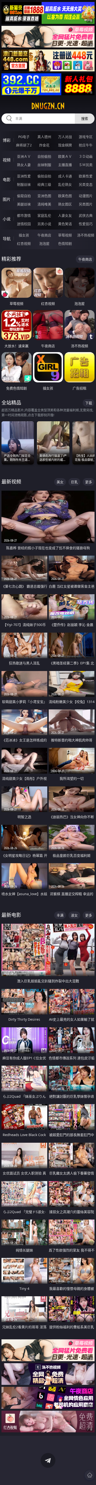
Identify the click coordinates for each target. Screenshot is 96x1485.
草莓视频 (65, 235)
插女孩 (24, 235)
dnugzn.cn (48, 106)
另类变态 (86, 184)
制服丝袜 (24, 184)
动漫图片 (86, 195)
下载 (88, 403)
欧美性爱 (86, 176)
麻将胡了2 (24, 145)
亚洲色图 (44, 195)
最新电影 (11, 915)
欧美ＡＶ (65, 156)
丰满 (60, 915)
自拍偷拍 (44, 156)
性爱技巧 (86, 223)
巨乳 (74, 482)
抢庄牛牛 (86, 145)
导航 (7, 238)
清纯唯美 (44, 204)
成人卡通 (65, 176)
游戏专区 (86, 136)
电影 (7, 179)
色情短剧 (65, 243)
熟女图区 (65, 204)
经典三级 (44, 184)
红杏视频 (24, 243)
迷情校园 (24, 223)
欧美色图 (65, 195)
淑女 (74, 915)
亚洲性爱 (24, 176)
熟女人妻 (24, 164)
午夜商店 (44, 235)
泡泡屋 (44, 243)
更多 (88, 482)
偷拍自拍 (44, 176)
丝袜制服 (44, 164)
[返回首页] (90, 1475)
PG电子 (24, 136)
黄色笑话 (65, 223)
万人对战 (65, 136)
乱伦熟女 (65, 184)
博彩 (7, 140)
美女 (60, 482)
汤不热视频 (85, 235)
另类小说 (44, 223)
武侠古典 (86, 215)
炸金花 (44, 145)
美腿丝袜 (24, 204)
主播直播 (65, 164)
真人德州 (44, 136)
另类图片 (86, 204)
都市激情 (24, 215)
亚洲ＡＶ (24, 156)
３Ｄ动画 (86, 156)
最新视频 (11, 481)
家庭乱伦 (44, 215)
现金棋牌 (65, 145)
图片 (7, 199)
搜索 (84, 118)
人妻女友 (65, 215)
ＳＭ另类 (86, 164)
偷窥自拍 (24, 195)
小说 (7, 219)
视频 (7, 160)
